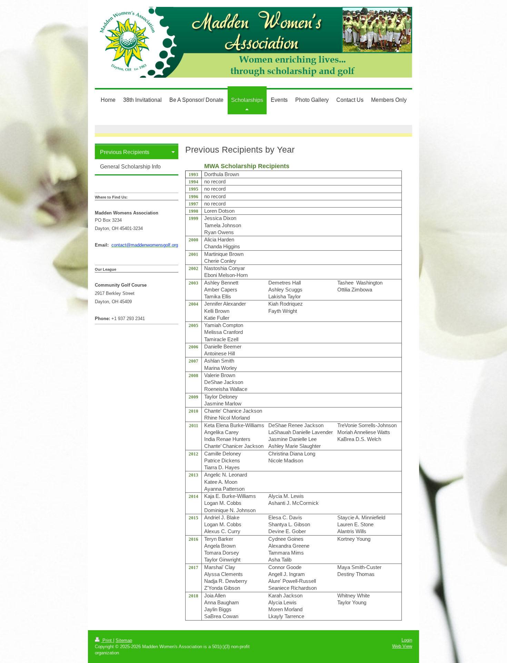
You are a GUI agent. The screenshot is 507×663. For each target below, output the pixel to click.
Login (406, 640)
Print (107, 640)
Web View (402, 646)
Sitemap (124, 640)
